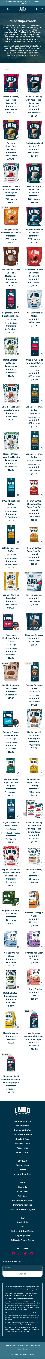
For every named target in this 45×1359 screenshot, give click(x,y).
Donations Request (22, 1205)
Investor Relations (22, 1174)
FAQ (22, 1227)
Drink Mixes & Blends (22, 1134)
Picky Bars (22, 1196)
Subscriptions (22, 1126)
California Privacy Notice (22, 1240)
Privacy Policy (23, 1345)
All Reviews (22, 1191)
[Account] (36, 9)
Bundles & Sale (22, 1143)
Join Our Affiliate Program (22, 1209)
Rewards (22, 1187)
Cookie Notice (22, 1349)
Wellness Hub (22, 1165)
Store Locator (22, 1152)
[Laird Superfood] (22, 1111)
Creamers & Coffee (22, 1130)
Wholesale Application (22, 1200)
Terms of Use (10, 1345)
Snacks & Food (22, 1139)
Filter (7, 70)
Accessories (22, 1148)
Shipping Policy (22, 1235)
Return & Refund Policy (22, 1231)
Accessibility (35, 1345)
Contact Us (22, 1222)
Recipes (22, 1170)
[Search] (8, 9)
